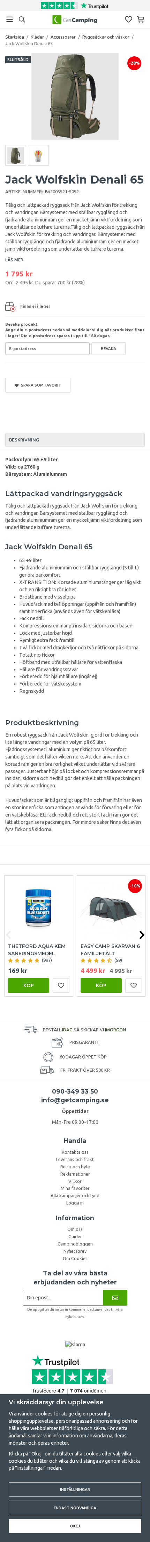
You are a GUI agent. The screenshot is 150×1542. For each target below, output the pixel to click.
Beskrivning (24, 439)
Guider (75, 1236)
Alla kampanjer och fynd (75, 1195)
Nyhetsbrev (75, 1251)
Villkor (75, 1181)
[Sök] (22, 19)
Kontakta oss (75, 1152)
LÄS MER (14, 259)
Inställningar (75, 1489)
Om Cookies (75, 1258)
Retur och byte (75, 1166)
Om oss (75, 1229)
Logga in (75, 1202)
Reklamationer (75, 1173)
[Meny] (9, 19)
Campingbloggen (75, 1243)
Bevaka (108, 348)
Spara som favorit (40, 385)
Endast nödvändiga (75, 1508)
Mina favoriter (75, 1188)
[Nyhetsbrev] (115, 1298)
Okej (75, 1526)
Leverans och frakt (75, 1159)
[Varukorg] (140, 19)
